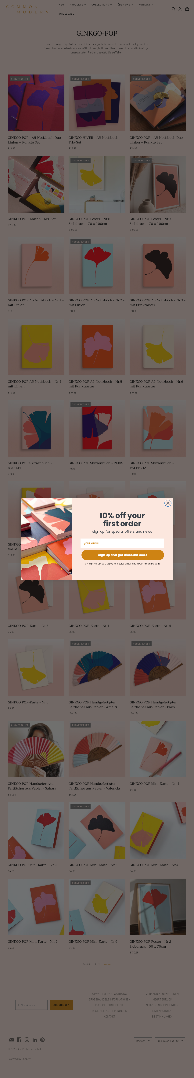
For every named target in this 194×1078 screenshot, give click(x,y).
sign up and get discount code (122, 555)
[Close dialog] (168, 503)
